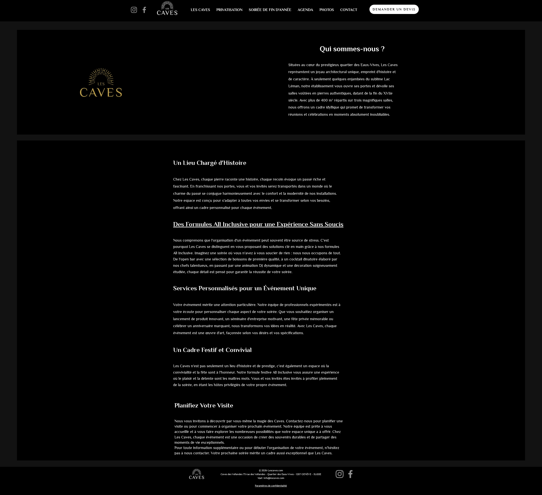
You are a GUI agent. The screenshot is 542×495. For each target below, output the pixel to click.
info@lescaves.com (274, 478)
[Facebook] (144, 10)
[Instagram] (134, 10)
